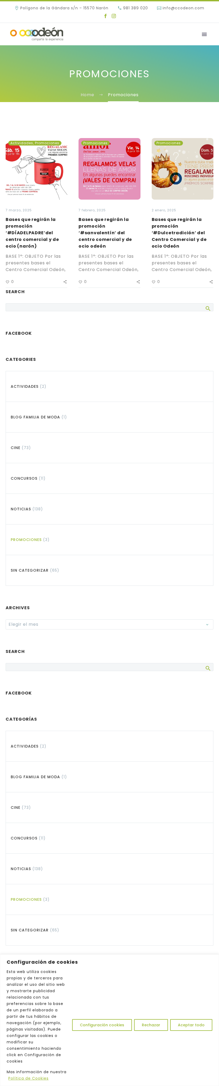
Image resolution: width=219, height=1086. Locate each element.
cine (15, 447)
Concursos (24, 478)
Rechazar (151, 1025)
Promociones (47, 143)
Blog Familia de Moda (35, 417)
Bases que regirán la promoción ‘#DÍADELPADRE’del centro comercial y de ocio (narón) (32, 232)
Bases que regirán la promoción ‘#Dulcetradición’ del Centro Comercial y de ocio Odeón (179, 232)
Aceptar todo (191, 1025)
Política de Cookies (28, 1078)
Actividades (21, 143)
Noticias (21, 509)
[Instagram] (114, 16)
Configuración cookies (102, 1025)
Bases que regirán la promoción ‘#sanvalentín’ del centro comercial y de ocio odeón (105, 232)
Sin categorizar (30, 570)
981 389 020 (135, 8)
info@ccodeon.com (183, 8)
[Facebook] (105, 16)
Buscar (207, 308)
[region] (109, 1020)
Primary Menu (204, 34)
